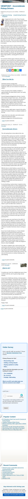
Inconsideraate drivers (10, 129)
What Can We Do (8, 79)
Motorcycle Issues (6, 470)
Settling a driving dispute (10, 362)
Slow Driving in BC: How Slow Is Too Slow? (13, 428)
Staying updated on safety (11, 364)
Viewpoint (4, 16)
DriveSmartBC (7, 1)
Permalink (7, 76)
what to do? (6, 268)
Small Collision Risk (7, 473)
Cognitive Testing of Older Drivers (10, 422)
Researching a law (9, 360)
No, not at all (7, 375)
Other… (6, 366)
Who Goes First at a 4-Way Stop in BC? (12, 429)
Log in (3, 120)
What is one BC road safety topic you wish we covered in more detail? (13, 382)
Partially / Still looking (10, 377)
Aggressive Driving (7, 15)
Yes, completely (8, 373)
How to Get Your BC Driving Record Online (13, 426)
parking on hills (6, 478)
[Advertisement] (14, 325)
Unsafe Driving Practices (19, 15)
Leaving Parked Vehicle (8, 472)
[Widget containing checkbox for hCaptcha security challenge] (13, 396)
